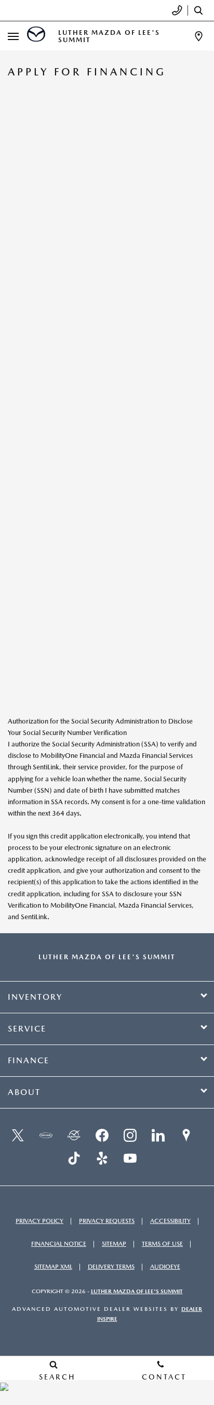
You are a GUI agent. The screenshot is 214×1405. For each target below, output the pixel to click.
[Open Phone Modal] (177, 10)
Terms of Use (162, 1243)
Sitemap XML (53, 1266)
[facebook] (101, 1135)
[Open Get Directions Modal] (198, 36)
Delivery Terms (111, 1266)
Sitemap (114, 1243)
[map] (186, 1135)
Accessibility (170, 1220)
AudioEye (165, 1266)
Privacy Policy (39, 1220)
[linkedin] (157, 1135)
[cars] (45, 1135)
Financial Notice (58, 1243)
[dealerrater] (73, 1135)
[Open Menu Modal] (13, 36)
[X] (17, 1135)
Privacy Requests (107, 1220)
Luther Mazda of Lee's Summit (137, 1291)
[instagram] (129, 1135)
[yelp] (101, 1158)
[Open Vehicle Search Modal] (201, 10)
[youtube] (129, 1158)
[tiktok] (73, 1158)
